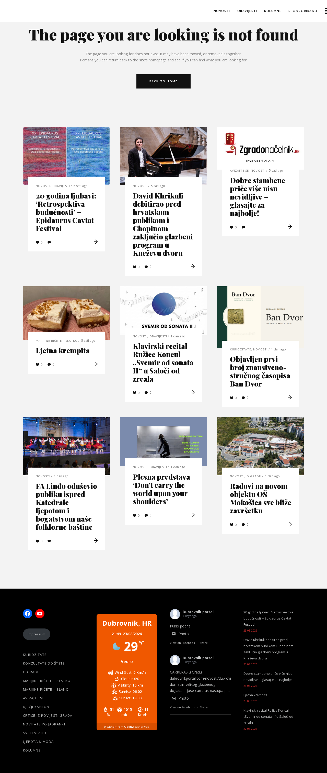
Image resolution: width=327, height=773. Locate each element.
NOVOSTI (43, 186)
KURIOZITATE (240, 349)
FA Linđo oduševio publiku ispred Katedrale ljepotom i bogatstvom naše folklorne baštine (66, 506)
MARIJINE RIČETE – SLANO (46, 689)
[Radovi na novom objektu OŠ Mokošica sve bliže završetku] (260, 446)
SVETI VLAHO (34, 733)
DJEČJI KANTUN (36, 706)
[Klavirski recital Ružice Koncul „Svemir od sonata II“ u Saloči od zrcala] (163, 310)
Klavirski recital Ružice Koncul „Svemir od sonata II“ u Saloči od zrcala (163, 362)
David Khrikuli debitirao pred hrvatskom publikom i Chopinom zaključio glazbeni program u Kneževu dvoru (163, 224)
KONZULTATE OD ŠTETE (44, 663)
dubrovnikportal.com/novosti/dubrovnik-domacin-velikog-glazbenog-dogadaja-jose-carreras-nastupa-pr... (203, 684)
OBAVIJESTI (61, 186)
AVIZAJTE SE (239, 170)
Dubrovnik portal (198, 611)
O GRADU (254, 476)
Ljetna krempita (63, 350)
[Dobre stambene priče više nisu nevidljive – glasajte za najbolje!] (260, 148)
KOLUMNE (32, 750)
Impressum (36, 634)
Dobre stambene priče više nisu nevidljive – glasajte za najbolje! (257, 196)
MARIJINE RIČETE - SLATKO (57, 341)
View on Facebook (182, 643)
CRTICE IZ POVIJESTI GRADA (48, 715)
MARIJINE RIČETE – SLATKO (47, 680)
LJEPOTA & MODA (38, 741)
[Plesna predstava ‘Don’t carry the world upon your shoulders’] (163, 441)
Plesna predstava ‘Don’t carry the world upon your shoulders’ (161, 489)
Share (204, 643)
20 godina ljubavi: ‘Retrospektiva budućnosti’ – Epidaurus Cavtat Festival (66, 212)
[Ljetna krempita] (66, 313)
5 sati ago (81, 186)
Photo (184, 633)
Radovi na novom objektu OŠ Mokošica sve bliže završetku (260, 498)
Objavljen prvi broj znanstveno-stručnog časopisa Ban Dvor (260, 371)
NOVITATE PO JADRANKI (44, 724)
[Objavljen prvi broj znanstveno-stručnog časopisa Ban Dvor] (260, 317)
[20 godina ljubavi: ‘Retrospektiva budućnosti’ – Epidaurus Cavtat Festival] (66, 156)
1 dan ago (178, 336)
